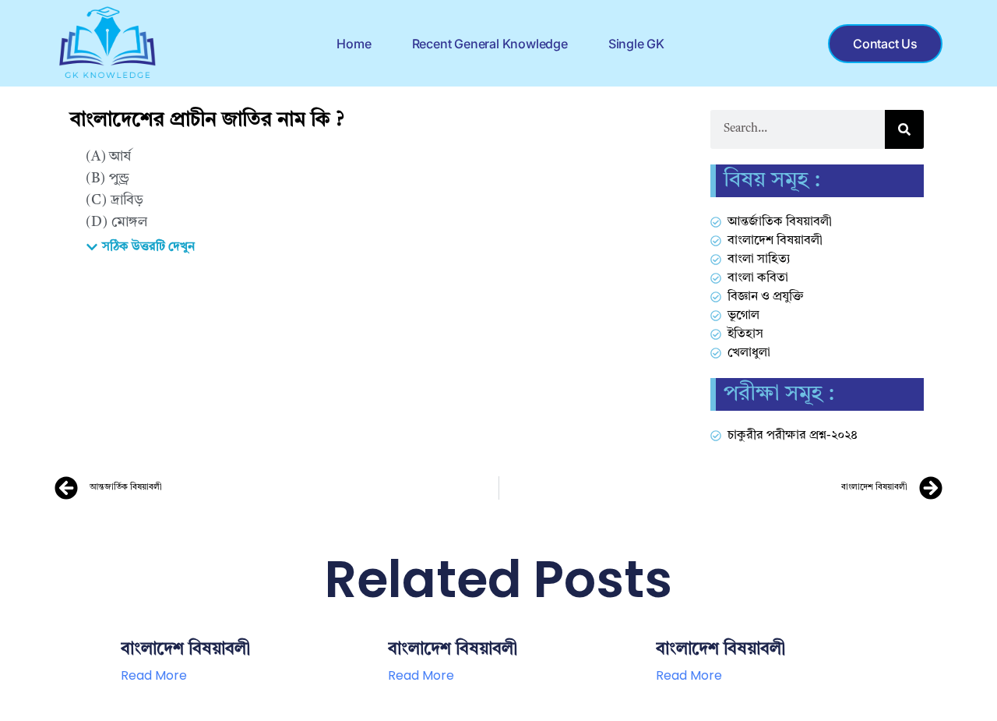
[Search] (904, 129)
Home (353, 43)
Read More (154, 676)
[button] (140, 247)
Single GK (636, 43)
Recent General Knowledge (490, 43)
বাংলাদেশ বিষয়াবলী (185, 649)
